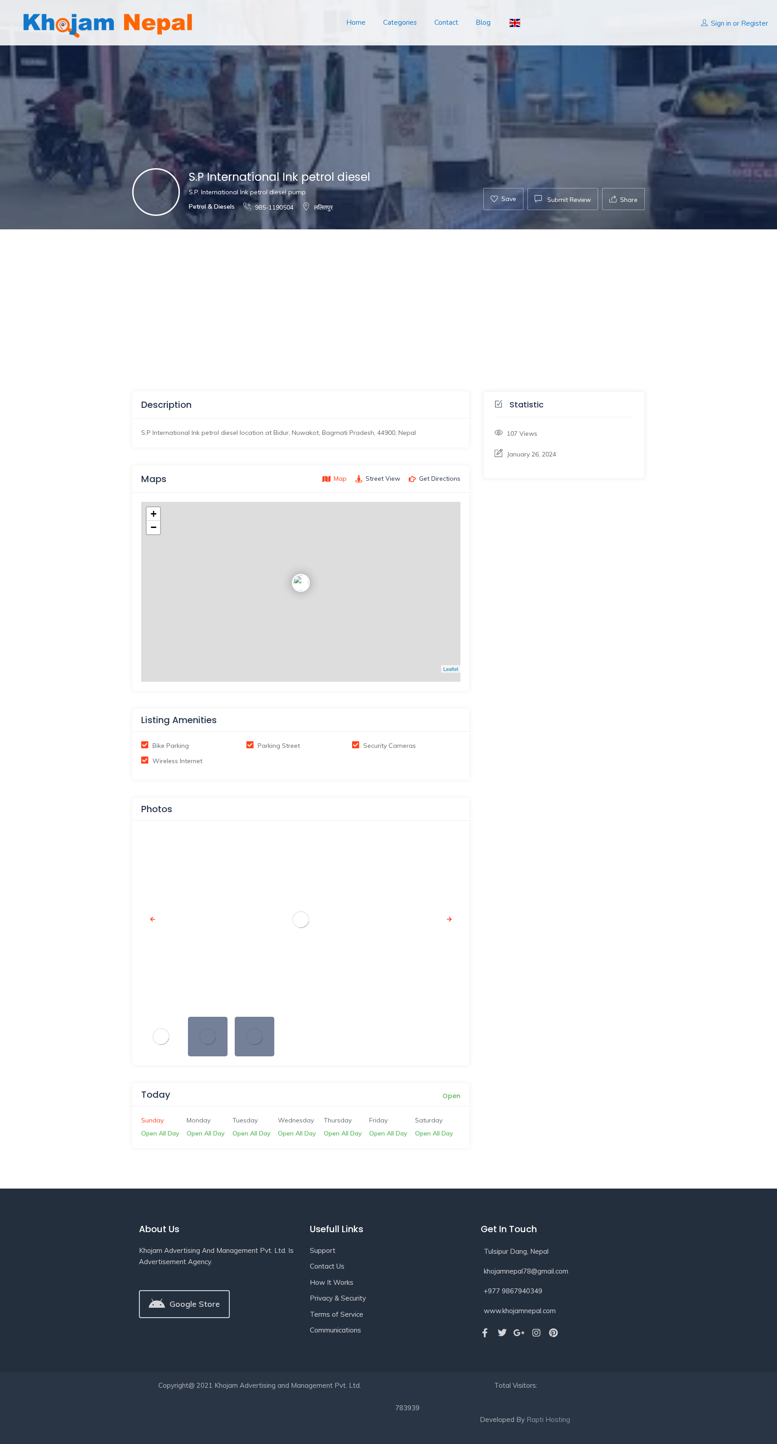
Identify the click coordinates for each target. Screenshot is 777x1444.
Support (322, 1250)
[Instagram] (536, 1332)
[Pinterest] (553, 1332)
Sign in (721, 23)
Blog (483, 22)
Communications (335, 1330)
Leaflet (450, 668)
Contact (446, 22)
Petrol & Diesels (212, 206)
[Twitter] (502, 1332)
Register (754, 23)
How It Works (331, 1282)
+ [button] (153, 513)
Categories (400, 22)
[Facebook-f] (485, 1332)
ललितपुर (323, 207)
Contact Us (327, 1266)
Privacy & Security (338, 1298)
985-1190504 (274, 207)
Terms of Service (336, 1314)
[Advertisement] (388, 297)
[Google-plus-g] (519, 1332)
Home (356, 22)
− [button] (153, 527)
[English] (514, 22)
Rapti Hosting (548, 1419)
